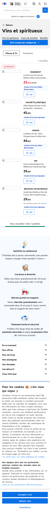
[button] (25, 3)
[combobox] (25, 10)
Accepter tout (25, 494)
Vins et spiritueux (10, 37)
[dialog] (25, 446)
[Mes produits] (34, 3)
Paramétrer (25, 507)
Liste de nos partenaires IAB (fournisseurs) (22, 484)
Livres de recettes (29, 37)
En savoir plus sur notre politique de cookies (24, 456)
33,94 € (44, 203)
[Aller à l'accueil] (4, 3)
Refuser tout (25, 501)
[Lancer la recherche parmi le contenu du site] (45, 10)
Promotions (28, 53)
